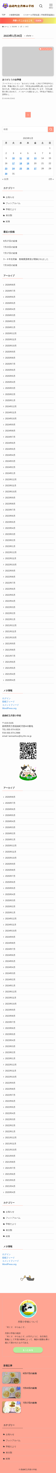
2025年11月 (10, 339)
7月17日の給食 (10, 253)
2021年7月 (10, 656)
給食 (8, 221)
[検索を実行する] (51, 129)
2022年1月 (10, 619)
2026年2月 (10, 321)
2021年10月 (11, 637)
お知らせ (10, 197)
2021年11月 (10, 631)
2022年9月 (10, 571)
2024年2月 (10, 467)
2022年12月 (11, 552)
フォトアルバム (13, 203)
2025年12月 (11, 333)
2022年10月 (11, 565)
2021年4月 (10, 674)
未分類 (9, 215)
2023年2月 (10, 540)
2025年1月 (10, 400)
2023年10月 (11, 491)
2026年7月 (10, 291)
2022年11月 (10, 558)
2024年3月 (10, 461)
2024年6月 (10, 443)
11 (21, 158)
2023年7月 (10, 510)
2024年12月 (11, 406)
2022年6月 (10, 589)
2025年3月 (10, 388)
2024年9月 (10, 425)
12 (28, 158)
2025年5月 (10, 376)
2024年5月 (10, 449)
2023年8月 (10, 504)
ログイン (6, 698)
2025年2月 (10, 394)
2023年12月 (11, 479)
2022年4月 (10, 601)
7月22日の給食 (10, 247)
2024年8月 (10, 431)
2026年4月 (10, 309)
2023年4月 (10, 528)
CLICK (38, 21)
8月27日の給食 (10, 241)
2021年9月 (10, 643)
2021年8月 (10, 650)
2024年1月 (10, 473)
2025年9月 (10, 352)
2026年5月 (10, 303)
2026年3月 (10, 315)
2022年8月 (10, 577)
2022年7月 (10, 583)
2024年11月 (10, 412)
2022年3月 (10, 607)
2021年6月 (10, 662)
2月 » (51, 179)
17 (13, 163)
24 (13, 168)
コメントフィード (10, 705)
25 (21, 168)
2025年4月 (10, 382)
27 (35, 168)
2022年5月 (10, 595)
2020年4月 (10, 680)
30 (6, 174)
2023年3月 (10, 534)
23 (6, 168)
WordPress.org (9, 708)
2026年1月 (10, 327)
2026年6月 (10, 297)
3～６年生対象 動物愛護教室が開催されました (25, 259)
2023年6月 (10, 516)
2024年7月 (10, 437)
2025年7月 (10, 364)
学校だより (11, 209)
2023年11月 (10, 485)
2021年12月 (11, 625)
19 (28, 163)
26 (28, 168)
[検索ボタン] (41, 6)
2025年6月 (10, 370)
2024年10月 (11, 418)
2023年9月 (10, 498)
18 (21, 163)
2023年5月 (10, 522)
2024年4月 (10, 455)
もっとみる (28, 1350)
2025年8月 (10, 358)
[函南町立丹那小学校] (18, 6)
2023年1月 (10, 546)
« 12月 (5, 179)
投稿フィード (8, 702)
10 (13, 158)
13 (35, 158)
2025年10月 (11, 346)
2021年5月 (10, 668)
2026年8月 (10, 285)
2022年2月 (10, 613)
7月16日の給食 (10, 265)
